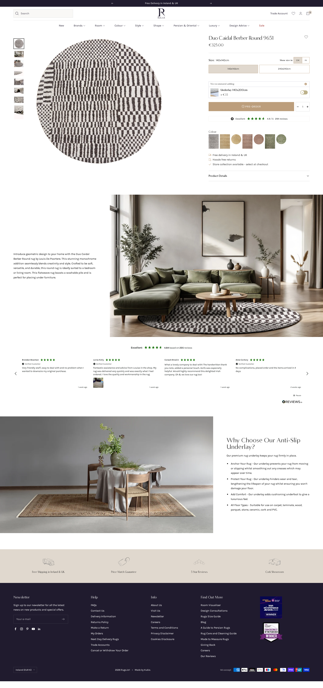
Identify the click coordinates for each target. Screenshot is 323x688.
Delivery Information (103, 616)
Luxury (213, 25)
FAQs (94, 605)
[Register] (63, 619)
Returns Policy (99, 622)
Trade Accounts (100, 644)
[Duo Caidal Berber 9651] (214, 141)
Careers (155, 622)
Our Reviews (208, 656)
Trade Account (279, 13)
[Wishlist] (293, 13)
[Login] (300, 13)
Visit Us (155, 610)
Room (98, 25)
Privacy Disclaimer (162, 633)
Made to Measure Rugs (215, 639)
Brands (78, 25)
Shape (157, 25)
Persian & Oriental (185, 25)
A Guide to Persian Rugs (215, 627)
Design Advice (238, 25)
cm (297, 60)
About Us (156, 605)
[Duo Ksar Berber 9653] (247, 141)
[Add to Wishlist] (306, 37)
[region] (161, 373)
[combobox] (46, 13)
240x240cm (284, 68)
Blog (203, 622)
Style (138, 25)
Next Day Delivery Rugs (105, 639)
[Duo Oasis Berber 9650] (270, 141)
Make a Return (100, 627)
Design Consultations (214, 610)
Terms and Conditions (164, 627)
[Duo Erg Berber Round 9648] (236, 139)
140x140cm (233, 68)
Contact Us (97, 610)
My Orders (97, 633)
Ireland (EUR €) (24, 669)
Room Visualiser (211, 605)
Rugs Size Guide (211, 616)
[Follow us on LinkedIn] (39, 629)
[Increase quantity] (307, 107)
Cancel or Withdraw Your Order (109, 650)
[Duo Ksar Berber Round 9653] (259, 139)
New (61, 25)
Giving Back (208, 644)
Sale (261, 25)
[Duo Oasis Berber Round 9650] (281, 139)
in (306, 60)
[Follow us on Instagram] (21, 629)
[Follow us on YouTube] (33, 629)
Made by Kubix (142, 669)
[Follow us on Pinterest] (27, 629)
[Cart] (308, 13)
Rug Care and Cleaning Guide (219, 633)
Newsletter (157, 616)
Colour (119, 25)
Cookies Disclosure (162, 639)
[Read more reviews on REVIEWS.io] (292, 402)
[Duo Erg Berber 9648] (225, 141)
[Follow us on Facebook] (15, 629)
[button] (259, 176)
